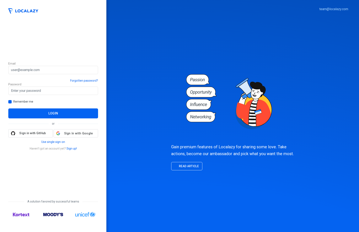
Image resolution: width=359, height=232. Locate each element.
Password (14, 84)
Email (12, 63)
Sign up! (71, 148)
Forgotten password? (84, 80)
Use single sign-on (53, 142)
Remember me (23, 101)
